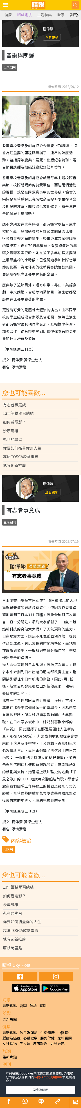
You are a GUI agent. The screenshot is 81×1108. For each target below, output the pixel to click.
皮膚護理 (40, 1043)
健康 (8, 15)
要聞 (23, 1005)
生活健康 (47, 1032)
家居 (9, 849)
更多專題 (57, 1043)
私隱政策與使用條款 (48, 1077)
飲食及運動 (29, 1032)
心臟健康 (30, 1038)
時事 (61, 15)
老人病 (25, 1043)
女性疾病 (9, 1043)
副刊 (73, 15)
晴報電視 (24, 15)
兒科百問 (64, 1038)
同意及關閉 (40, 1089)
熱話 (33, 1005)
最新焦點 (9, 1005)
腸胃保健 (47, 1038)
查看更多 (51, 37)
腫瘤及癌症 (11, 1038)
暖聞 (43, 1005)
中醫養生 (64, 1032)
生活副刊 (9, 67)
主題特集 (44, 15)
